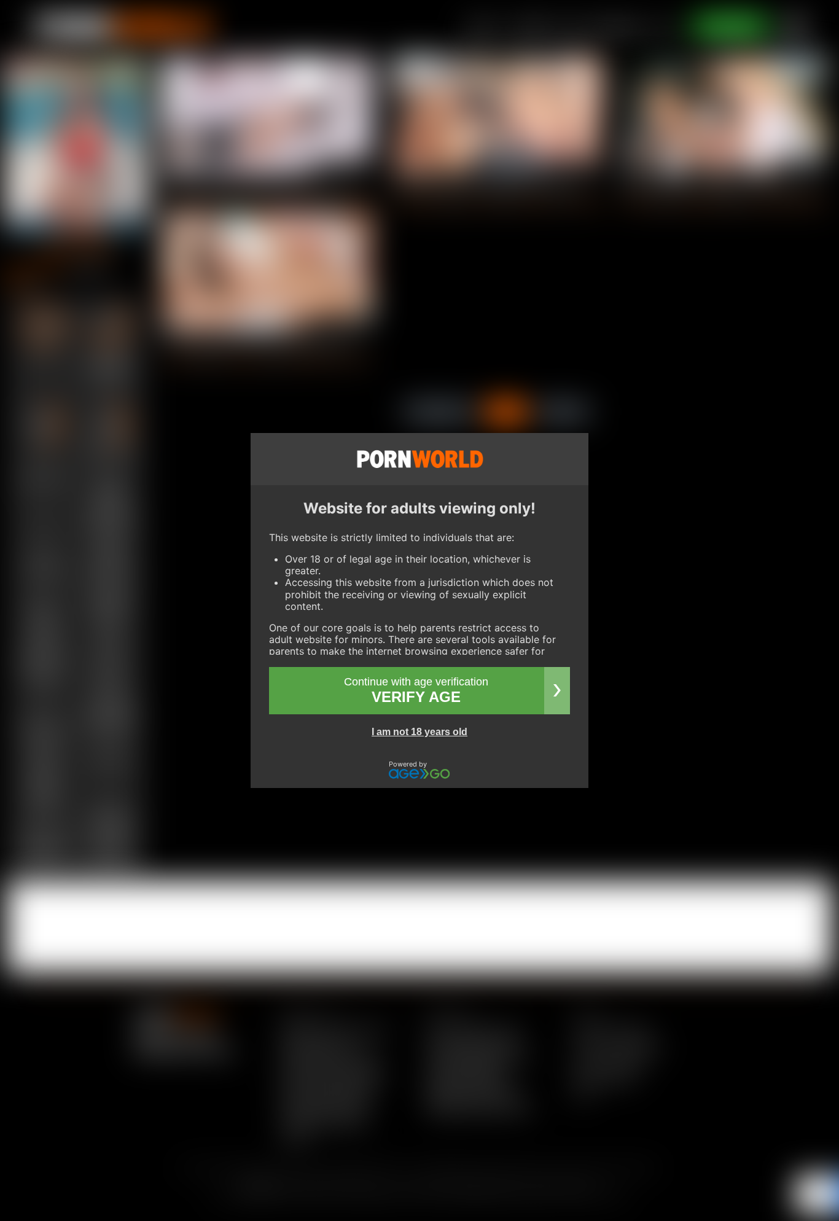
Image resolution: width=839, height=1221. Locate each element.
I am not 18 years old (419, 732)
